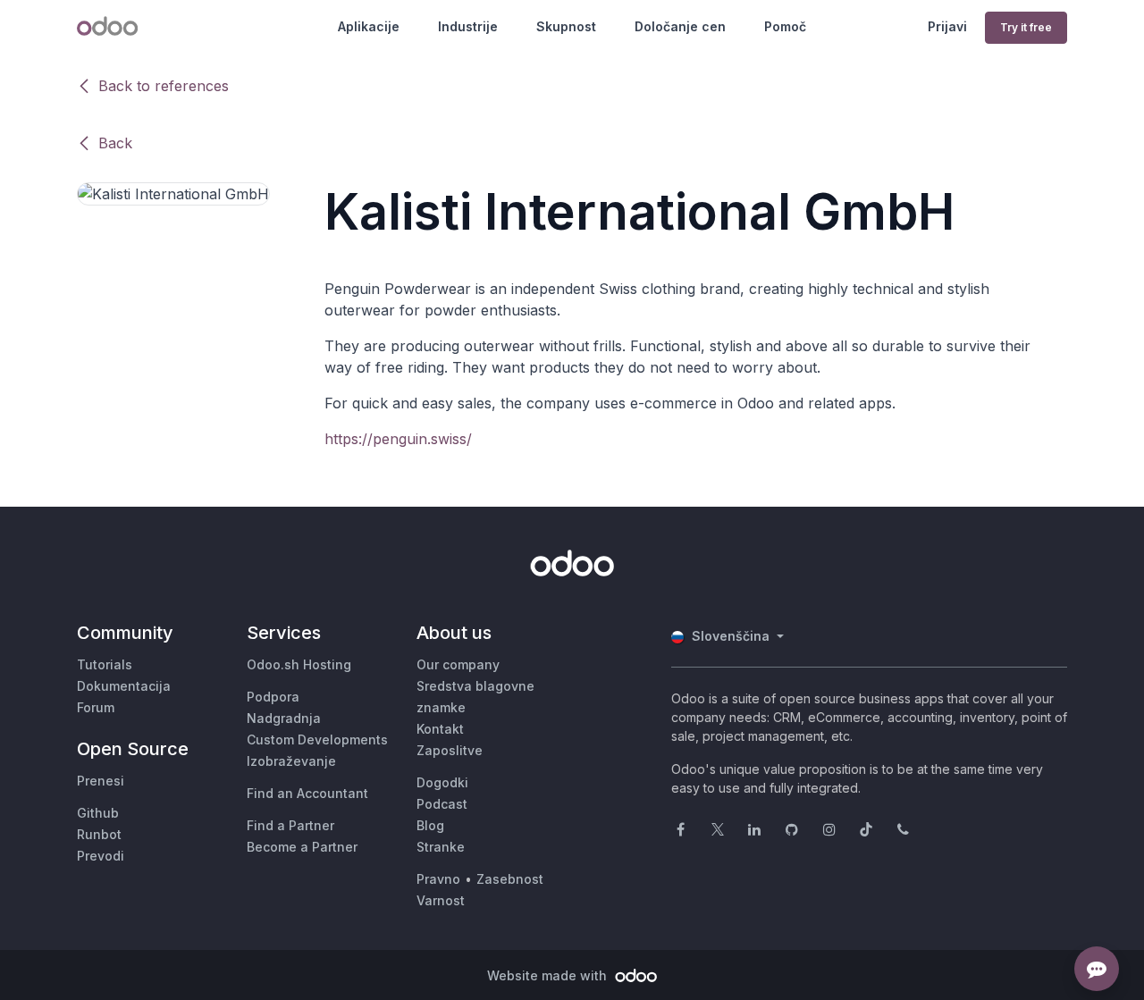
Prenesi (100, 780)
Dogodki (442, 782)
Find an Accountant (307, 793)
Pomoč (785, 26)
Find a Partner (290, 825)
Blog (430, 825)
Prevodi (100, 855)
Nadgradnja (284, 718)
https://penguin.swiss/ (398, 439)
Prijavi (947, 26)
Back (115, 143)
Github (98, 812)
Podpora (273, 696)
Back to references (163, 86)
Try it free (1026, 27)
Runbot (99, 834)
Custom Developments (317, 739)
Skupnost (566, 26)
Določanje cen (680, 26)
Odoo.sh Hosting (299, 664)
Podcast (441, 803)
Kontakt (440, 728)
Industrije (468, 26)
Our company (458, 664)
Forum (95, 707)
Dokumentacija (124, 685)
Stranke (440, 846)
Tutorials (104, 664)
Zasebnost (509, 879)
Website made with (548, 975)
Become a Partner (302, 846)
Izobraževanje (291, 761)
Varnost (440, 900)
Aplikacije (369, 26)
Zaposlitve (449, 750)
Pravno (438, 879)
